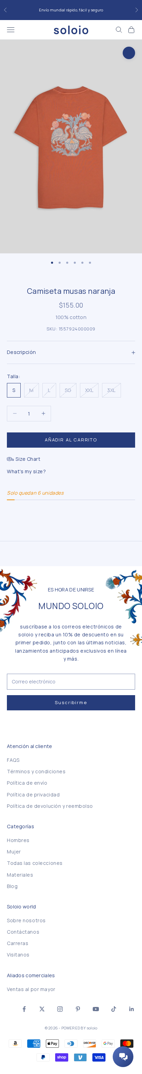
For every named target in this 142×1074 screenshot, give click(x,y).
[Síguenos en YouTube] (95, 1009)
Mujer (14, 851)
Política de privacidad (33, 794)
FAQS (13, 760)
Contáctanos (23, 931)
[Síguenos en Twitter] (42, 1009)
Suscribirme (71, 702)
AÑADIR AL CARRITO (71, 440)
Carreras (17, 943)
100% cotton (71, 317)
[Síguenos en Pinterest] (77, 1009)
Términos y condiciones (36, 771)
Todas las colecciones (35, 863)
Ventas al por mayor (31, 989)
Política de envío (27, 782)
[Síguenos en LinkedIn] (131, 1009)
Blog (12, 886)
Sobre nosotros (26, 920)
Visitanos (18, 954)
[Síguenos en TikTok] (113, 1009)
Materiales (20, 874)
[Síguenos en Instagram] (60, 1009)
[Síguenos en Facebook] (24, 1009)
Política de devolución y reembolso (50, 806)
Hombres (18, 840)
